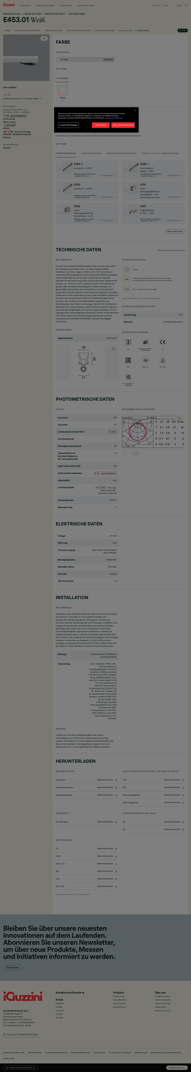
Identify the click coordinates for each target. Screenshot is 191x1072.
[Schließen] (135, 110)
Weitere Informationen (114, 118)
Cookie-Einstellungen (68, 125)
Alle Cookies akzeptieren (123, 125)
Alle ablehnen (100, 125)
